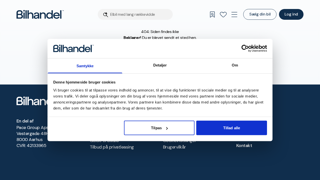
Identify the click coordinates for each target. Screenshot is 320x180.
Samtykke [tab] (85, 66)
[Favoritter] (223, 15)
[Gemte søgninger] (212, 15)
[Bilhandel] (40, 14)
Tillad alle (231, 128)
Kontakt (244, 145)
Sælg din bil (259, 14)
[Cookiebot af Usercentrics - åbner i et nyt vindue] (245, 48)
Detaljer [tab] (160, 65)
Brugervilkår (174, 147)
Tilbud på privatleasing (112, 147)
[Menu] (234, 15)
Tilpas (156, 128)
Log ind (291, 14)
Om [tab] (235, 65)
